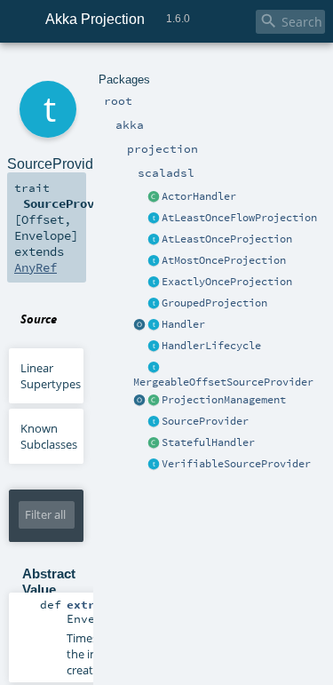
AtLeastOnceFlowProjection (239, 217)
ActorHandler (199, 196)
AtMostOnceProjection (224, 260)
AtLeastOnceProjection (227, 239)
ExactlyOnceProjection (227, 281)
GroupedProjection (214, 303)
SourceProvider (205, 421)
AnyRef (35, 267)
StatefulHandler (208, 442)
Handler (183, 324)
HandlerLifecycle (211, 345)
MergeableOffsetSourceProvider (223, 382)
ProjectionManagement (224, 400)
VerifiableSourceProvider (236, 464)
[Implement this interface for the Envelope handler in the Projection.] (154, 325)
